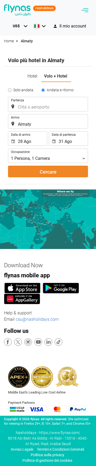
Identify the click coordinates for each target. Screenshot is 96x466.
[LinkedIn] (49, 342)
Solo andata (23, 90)
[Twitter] (18, 342)
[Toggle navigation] (85, 10)
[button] (19, 26)
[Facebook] (8, 342)
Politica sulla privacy (47, 455)
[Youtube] (38, 342)
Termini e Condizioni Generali (60, 449)
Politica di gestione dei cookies (47, 460)
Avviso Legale (22, 449)
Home (9, 41)
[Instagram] (28, 342)
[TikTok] (59, 342)
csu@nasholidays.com (37, 319)
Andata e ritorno (60, 90)
